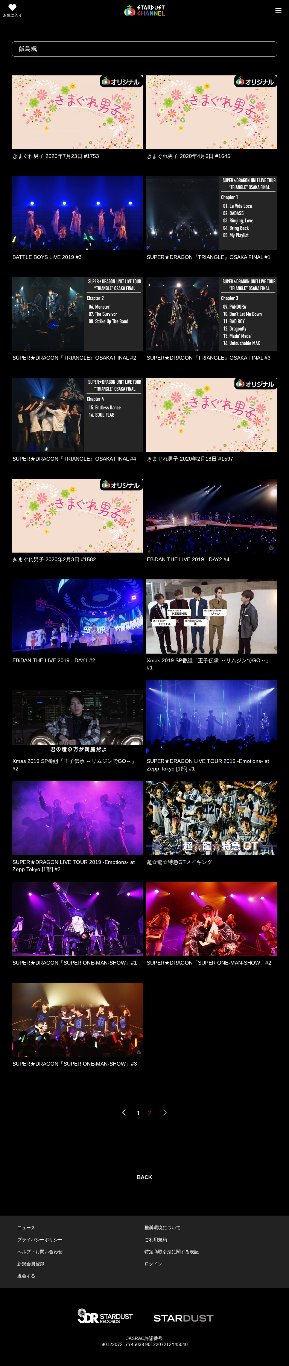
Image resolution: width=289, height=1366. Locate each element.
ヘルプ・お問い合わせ (39, 1251)
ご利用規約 (155, 1239)
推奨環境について (162, 1227)
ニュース (26, 1227)
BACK (144, 1177)
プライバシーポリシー (39, 1239)
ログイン (153, 1263)
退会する (26, 1276)
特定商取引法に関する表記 (171, 1251)
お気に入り (12, 15)
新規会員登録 (30, 1263)
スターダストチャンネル (144, 10)
